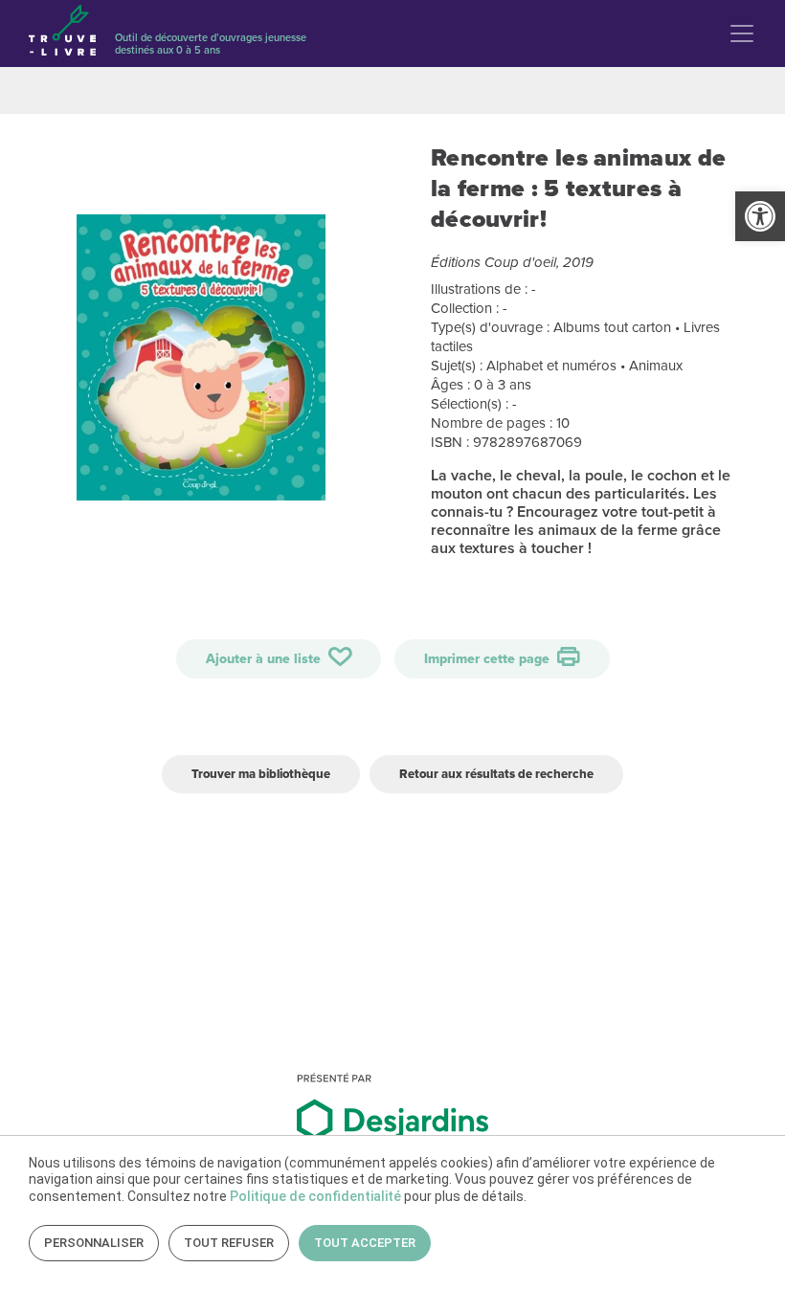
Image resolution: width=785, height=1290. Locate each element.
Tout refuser (229, 1242)
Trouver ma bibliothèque (260, 774)
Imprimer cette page (488, 659)
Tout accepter (364, 1242)
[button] (760, 216)
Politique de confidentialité (315, 1196)
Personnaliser (94, 1242)
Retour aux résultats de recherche (496, 774)
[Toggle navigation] (742, 33)
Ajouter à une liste (265, 659)
